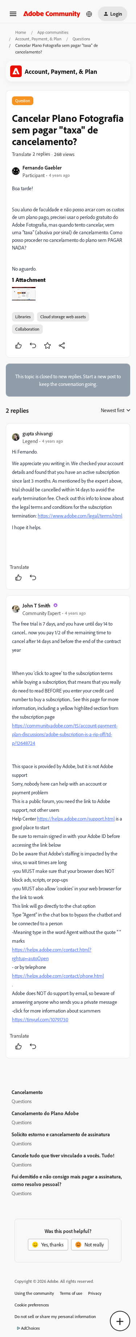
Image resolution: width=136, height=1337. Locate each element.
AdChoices (30, 1328)
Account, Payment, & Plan (38, 38)
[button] (13, 16)
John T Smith (36, 605)
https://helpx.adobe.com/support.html (76, 818)
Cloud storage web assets (63, 316)
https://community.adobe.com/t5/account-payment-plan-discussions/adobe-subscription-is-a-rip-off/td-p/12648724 (65, 734)
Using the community (34, 1293)
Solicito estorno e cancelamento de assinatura (61, 1134)
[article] (68, 506)
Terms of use (71, 1293)
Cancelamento (27, 1092)
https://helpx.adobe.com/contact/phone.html (58, 976)
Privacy (95, 1293)
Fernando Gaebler (42, 167)
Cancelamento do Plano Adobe (45, 1113)
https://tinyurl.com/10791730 (40, 1019)
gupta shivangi (37, 433)
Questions (81, 38)
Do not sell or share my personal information (55, 1316)
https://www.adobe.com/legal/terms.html (80, 515)
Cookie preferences (32, 1305)
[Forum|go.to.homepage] (52, 13)
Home (20, 32)
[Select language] (89, 14)
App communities (53, 32)
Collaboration (27, 329)
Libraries (23, 316)
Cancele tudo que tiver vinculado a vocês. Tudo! (63, 1155)
